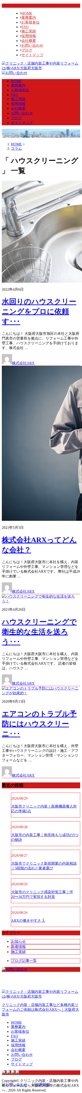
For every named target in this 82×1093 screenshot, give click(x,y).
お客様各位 (30, 22)
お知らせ (18, 941)
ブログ (26, 50)
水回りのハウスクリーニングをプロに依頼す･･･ (39, 311)
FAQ (25, 27)
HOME (26, 13)
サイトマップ (32, 55)
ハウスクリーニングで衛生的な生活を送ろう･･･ (39, 632)
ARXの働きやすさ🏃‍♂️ (28, 920)
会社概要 (28, 41)
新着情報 (18, 946)
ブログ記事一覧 (24, 961)
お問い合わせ (32, 45)
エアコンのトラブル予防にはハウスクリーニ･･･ (39, 724)
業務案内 (28, 17)
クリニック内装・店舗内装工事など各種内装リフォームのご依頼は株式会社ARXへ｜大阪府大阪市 (40, 1009)
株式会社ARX (23, 363)
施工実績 (28, 31)
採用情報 (28, 36)
